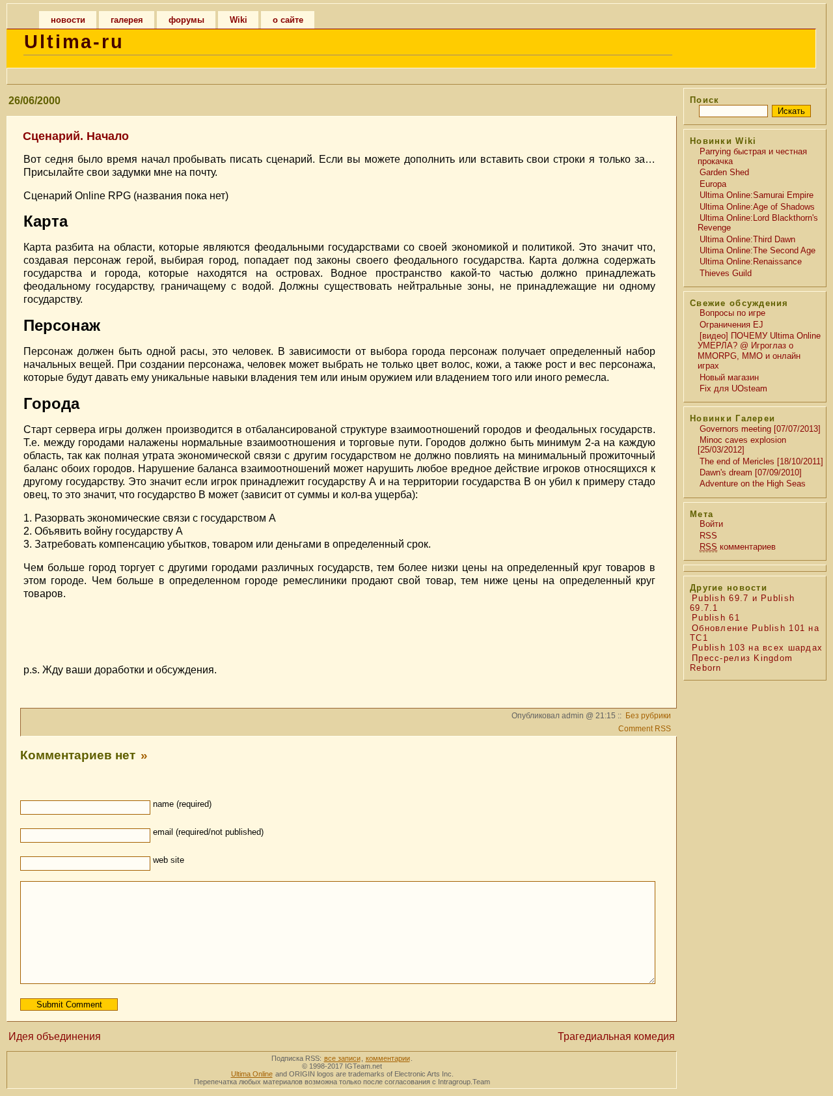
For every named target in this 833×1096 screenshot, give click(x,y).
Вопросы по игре (732, 313)
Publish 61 (716, 618)
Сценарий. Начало (76, 136)
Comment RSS (644, 728)
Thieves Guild (726, 273)
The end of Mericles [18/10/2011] (761, 461)
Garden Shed (724, 172)
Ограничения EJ (731, 325)
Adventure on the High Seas (753, 483)
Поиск (704, 100)
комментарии (388, 1058)
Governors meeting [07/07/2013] (760, 429)
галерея (127, 20)
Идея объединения (54, 1036)
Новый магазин (729, 377)
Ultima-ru (74, 41)
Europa (713, 184)
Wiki (238, 20)
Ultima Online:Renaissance (751, 261)
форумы (186, 20)
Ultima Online (252, 1074)
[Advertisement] (339, 630)
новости (68, 20)
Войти (711, 524)
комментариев (738, 547)
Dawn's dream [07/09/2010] (751, 472)
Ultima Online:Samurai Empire (756, 195)
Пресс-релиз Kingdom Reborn (741, 663)
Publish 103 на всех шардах (757, 648)
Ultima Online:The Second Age (757, 250)
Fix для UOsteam (733, 388)
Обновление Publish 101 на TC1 (754, 633)
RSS (708, 536)
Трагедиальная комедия (616, 1036)
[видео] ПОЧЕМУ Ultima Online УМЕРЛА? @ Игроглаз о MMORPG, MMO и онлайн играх (759, 351)
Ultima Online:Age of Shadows (757, 207)
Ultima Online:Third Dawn (747, 239)
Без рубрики (648, 715)
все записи (342, 1058)
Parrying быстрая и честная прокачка (752, 156)
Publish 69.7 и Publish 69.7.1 (742, 603)
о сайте (288, 20)
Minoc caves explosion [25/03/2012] (742, 445)
